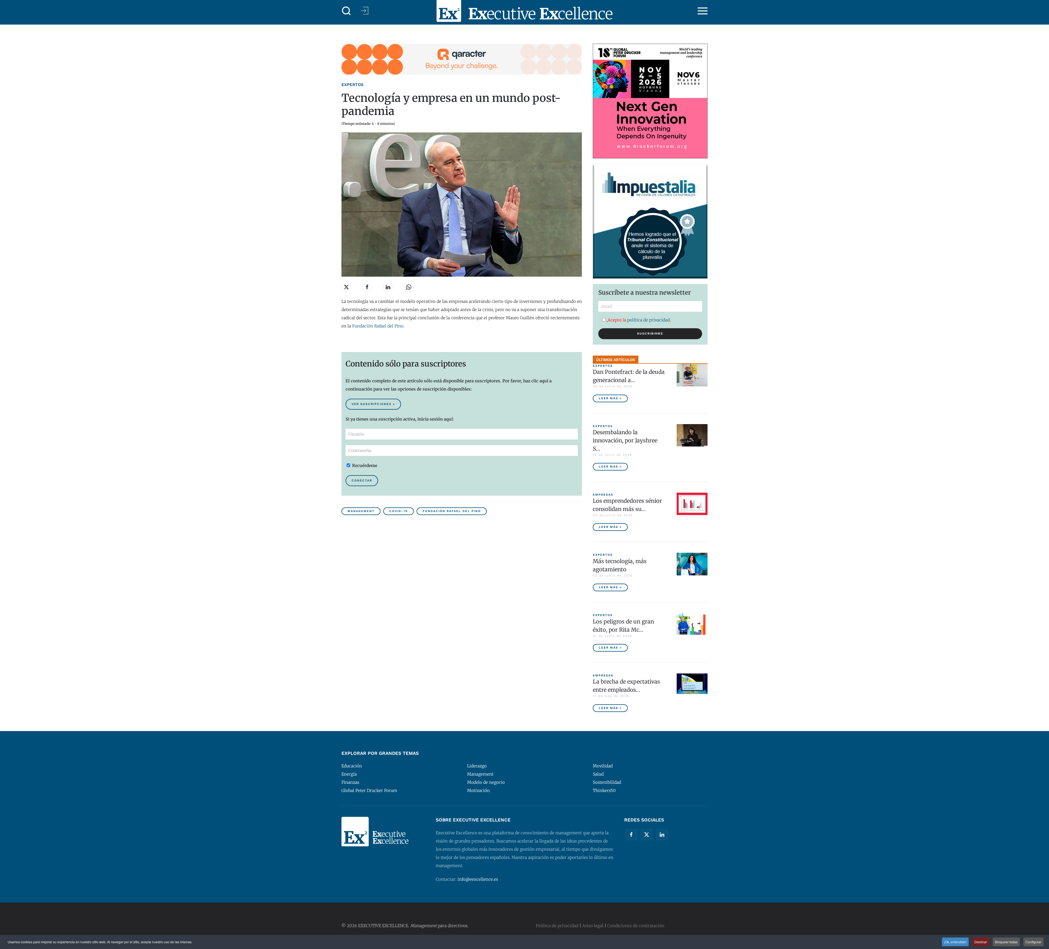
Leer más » (610, 398)
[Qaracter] (461, 58)
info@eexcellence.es (478, 879)
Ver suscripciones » (373, 404)
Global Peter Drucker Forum (369, 790)
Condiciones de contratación (635, 925)
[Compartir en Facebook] (367, 287)
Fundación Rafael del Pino (452, 511)
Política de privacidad (557, 925)
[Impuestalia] (650, 220)
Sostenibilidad (607, 782)
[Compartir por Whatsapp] (409, 287)
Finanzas (350, 782)
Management (361, 511)
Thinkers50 (604, 790)
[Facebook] (631, 834)
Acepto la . (639, 320)
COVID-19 (398, 511)
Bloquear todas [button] (1006, 941)
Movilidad (603, 765)
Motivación (478, 790)
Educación (351, 765)
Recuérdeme (364, 465)
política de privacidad (648, 320)
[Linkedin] (662, 834)
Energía (349, 774)
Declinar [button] (980, 941)
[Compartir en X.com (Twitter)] (346, 287)
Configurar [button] (1033, 941)
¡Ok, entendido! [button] (955, 941)
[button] (346, 11)
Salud (598, 774)
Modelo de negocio (486, 782)
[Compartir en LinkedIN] (388, 287)
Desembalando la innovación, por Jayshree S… (625, 440)
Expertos (352, 84)
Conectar (362, 480)
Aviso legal (592, 925)
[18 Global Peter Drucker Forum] (650, 100)
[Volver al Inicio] (524, 11)
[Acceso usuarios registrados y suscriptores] (365, 11)
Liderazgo (477, 765)
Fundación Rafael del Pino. (378, 326)
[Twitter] (646, 834)
